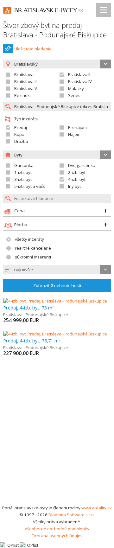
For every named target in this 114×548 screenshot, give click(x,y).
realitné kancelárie (33, 248)
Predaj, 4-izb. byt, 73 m (28, 307)
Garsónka (24, 165)
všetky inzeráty (29, 239)
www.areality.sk (96, 508)
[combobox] (57, 269)
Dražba (21, 141)
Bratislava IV (80, 81)
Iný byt (74, 186)
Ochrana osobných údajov (57, 535)
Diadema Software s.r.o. (71, 515)
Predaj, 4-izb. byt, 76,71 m (31, 340)
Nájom (74, 134)
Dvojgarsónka (81, 165)
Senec (74, 95)
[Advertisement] (57, 444)
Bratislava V (25, 88)
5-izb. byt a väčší (30, 186)
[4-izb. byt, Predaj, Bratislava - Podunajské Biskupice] (55, 301)
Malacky (76, 88)
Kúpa (19, 134)
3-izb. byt (23, 179)
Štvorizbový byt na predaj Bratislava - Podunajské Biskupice (55, 30)
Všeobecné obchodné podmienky (57, 529)
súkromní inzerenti (33, 257)
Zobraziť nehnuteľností (57, 285)
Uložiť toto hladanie (33, 49)
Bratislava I (24, 74)
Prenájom (77, 127)
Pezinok (22, 95)
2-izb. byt (77, 172)
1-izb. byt (23, 172)
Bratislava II (79, 74)
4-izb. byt (77, 179)
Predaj (20, 127)
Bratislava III (25, 81)
